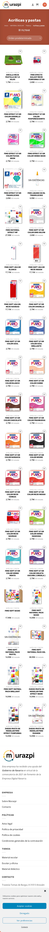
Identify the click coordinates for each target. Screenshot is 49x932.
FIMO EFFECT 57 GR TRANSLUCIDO (12, 194)
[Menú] (45, 5)
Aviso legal (7, 823)
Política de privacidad (12, 829)
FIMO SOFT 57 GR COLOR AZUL (12, 342)
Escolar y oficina (10, 863)
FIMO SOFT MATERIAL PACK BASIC (36, 612)
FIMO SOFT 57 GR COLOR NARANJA (12, 456)
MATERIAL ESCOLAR (17, 26)
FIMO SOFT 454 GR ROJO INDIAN (36, 268)
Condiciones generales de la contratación (22, 840)
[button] (45, 891)
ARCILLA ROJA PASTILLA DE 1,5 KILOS (12, 77)
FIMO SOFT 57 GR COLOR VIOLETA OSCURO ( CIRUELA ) (36, 573)
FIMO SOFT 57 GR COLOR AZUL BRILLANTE (36, 343)
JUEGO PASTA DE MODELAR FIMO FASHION (36, 731)
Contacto (24, 927)
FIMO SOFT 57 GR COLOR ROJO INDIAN (36, 493)
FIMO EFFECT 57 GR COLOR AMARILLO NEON (12, 116)
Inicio (6, 26)
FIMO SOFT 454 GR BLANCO (12, 268)
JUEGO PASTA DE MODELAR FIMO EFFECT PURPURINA (12, 731)
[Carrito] (37, 5)
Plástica (28, 26)
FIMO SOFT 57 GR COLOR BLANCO (12, 382)
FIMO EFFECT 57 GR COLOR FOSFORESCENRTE (36, 116)
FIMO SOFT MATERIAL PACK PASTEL (12, 652)
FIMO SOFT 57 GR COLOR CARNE (36, 382)
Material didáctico (11, 869)
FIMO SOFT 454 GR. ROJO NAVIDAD (12, 305)
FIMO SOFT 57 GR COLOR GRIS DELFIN (36, 231)
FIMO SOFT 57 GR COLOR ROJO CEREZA (12, 494)
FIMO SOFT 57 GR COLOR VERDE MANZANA (36, 533)
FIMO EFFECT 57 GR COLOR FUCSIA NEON (12, 155)
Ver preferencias (24, 920)
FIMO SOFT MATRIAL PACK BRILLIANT (12, 690)
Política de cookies (11, 835)
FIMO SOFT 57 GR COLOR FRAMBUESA (36, 419)
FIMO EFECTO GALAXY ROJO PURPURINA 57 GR (36, 77)
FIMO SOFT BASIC (12, 611)
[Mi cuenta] (32, 5)
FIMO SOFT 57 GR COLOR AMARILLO (36, 305)
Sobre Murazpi (9, 801)
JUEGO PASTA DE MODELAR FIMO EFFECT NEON (36, 691)
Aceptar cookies (24, 906)
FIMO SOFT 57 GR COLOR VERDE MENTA (12, 573)
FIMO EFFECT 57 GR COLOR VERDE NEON (36, 154)
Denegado (24, 913)
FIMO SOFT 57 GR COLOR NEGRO (36, 456)
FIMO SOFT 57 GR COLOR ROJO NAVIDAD (12, 533)
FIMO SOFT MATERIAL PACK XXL (36, 651)
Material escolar (10, 857)
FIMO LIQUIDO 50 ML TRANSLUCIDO (36, 194)
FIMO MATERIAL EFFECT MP (12, 231)
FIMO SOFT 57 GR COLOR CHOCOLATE (12, 419)
